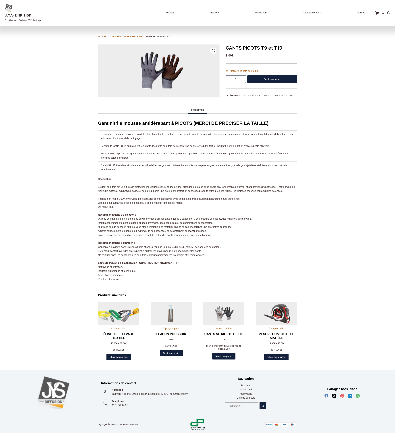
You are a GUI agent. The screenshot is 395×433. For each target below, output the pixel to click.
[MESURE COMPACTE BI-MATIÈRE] (276, 313)
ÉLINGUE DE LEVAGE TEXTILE (118, 336)
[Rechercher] (388, 13)
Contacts (363, 13)
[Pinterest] (342, 396)
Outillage (287, 95)
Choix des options (119, 357)
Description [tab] (197, 110)
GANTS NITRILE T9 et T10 (223, 334)
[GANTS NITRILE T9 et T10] (223, 313)
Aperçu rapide (118, 328)
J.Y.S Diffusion (18, 15)
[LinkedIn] (350, 396)
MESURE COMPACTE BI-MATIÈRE (276, 336)
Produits (215, 13)
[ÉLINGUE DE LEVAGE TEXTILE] (118, 313)
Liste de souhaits (313, 13)
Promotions (261, 13)
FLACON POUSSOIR (171, 334)
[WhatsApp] (358, 396)
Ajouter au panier (272, 79)
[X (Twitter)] (334, 396)
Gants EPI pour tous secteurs (261, 95)
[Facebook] (326, 396)
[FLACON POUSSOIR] (171, 313)
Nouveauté (246, 389)
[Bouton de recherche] (263, 405)
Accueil (170, 13)
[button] (242, 71)
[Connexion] (383, 13)
